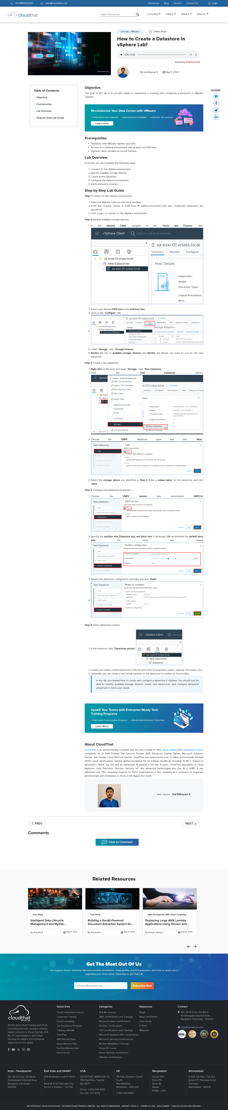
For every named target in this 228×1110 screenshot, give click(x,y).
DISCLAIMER (163, 1106)
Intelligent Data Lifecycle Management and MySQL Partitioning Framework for (48, 924)
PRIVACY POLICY (130, 1106)
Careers (177, 3)
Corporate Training (66, 1016)
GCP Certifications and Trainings (116, 1030)
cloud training (169, 749)
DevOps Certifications (110, 1025)
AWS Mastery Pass (66, 1039)
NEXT (190, 823)
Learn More (102, 726)
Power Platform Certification (113, 1052)
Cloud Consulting (65, 1021)
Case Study (145, 1021)
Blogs (142, 1012)
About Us (201, 14)
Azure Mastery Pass (67, 1043)
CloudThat (90, 749)
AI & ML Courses (107, 1012)
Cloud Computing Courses (70, 1012)
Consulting (153, 14)
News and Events (148, 1016)
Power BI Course (107, 1048)
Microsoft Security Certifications (116, 1039)
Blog (166, 3)
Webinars (144, 1030)
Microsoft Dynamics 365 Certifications (119, 1034)
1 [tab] (114, 860)
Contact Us (192, 3)
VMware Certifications (110, 1057)
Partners (185, 14)
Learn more (102, 123)
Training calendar (65, 1030)
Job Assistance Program (69, 1025)
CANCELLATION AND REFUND (186, 1106)
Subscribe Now (142, 985)
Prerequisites (44, 104)
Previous (189, 946)
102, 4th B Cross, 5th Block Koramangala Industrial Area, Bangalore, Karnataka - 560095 (197, 1016)
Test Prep (62, 1034)
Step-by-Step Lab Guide (50, 117)
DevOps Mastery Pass (68, 1048)
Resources (153, 3)
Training (169, 14)
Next (195, 946)
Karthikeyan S (151, 72)
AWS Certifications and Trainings (116, 1016)
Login (214, 3)
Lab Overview (44, 111)
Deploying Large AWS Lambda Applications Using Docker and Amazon (166, 924)
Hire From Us (63, 1052)
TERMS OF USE (147, 1106)
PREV (38, 823)
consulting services (193, 749)
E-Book (143, 1025)
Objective (41, 97)
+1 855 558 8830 (96, 1089)
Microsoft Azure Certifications (114, 1021)
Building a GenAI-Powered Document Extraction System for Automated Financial (109, 924)
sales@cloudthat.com (192, 1027)
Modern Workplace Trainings (114, 1043)
